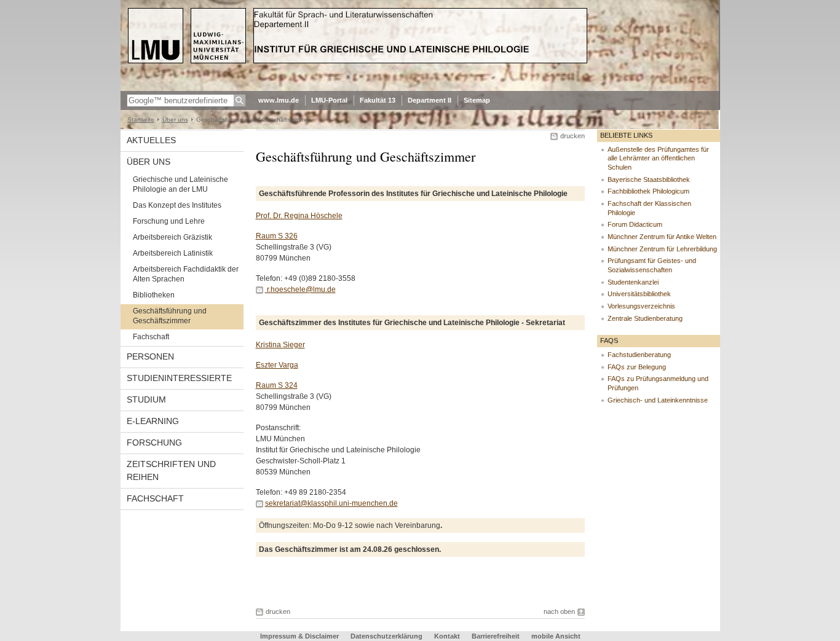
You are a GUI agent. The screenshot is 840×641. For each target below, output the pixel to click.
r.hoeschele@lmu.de (300, 289)
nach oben (559, 611)
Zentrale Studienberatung (645, 318)
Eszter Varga (277, 365)
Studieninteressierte (179, 378)
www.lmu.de (278, 100)
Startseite (140, 119)
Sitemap (477, 100)
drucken (572, 136)
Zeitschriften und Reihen (171, 470)
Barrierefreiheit (496, 636)
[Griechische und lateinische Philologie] (420, 88)
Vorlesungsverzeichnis (641, 306)
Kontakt (447, 636)
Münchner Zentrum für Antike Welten (662, 236)
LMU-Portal (329, 100)
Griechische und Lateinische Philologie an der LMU (180, 184)
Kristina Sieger (280, 344)
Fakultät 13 (377, 100)
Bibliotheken (154, 295)
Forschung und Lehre (169, 221)
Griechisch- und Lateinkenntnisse (658, 400)
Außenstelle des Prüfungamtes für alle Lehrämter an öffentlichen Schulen (658, 158)
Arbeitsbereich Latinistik (173, 253)
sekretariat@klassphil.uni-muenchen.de (331, 503)
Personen (150, 356)
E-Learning (153, 421)
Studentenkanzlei (633, 282)
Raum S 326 (277, 236)
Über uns (175, 119)
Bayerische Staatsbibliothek (649, 179)
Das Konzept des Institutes (177, 205)
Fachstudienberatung (639, 354)
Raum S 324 (277, 385)
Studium (146, 399)
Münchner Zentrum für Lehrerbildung (662, 249)
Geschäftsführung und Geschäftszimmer (170, 316)
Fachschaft (151, 336)
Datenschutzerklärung (386, 636)
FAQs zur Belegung (637, 367)
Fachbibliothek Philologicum (648, 191)
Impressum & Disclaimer (299, 636)
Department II (429, 100)
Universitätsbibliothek (639, 293)
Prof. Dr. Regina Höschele (299, 215)
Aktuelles (151, 140)
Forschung (154, 442)
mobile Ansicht (555, 636)
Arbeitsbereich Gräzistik (172, 237)
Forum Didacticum (635, 224)
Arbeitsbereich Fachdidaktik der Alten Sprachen (186, 274)
